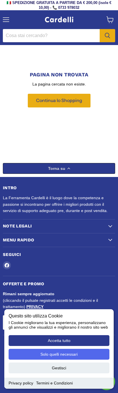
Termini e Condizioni (54, 383)
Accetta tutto (59, 340)
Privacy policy (21, 383)
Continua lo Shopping (59, 100)
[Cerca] (107, 35)
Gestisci (59, 368)
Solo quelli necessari (59, 354)
